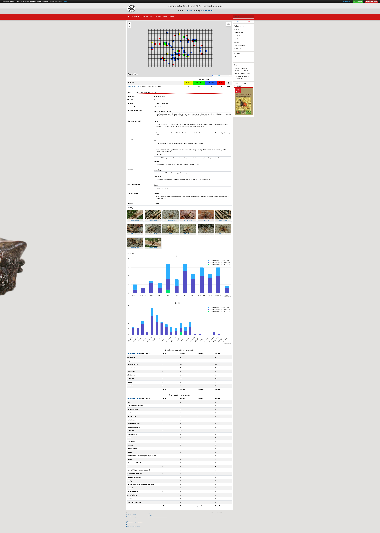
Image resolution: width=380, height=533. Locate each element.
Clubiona (239, 36)
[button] (175, 35)
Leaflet (215, 76)
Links (151, 17)
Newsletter (145, 17)
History (237, 60)
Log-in (172, 17)
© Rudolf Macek (135, 220)
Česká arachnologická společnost (135, 522)
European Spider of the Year (243, 73)
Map (149, 513)
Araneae (236, 29)
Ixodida (236, 39)
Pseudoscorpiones (239, 45)
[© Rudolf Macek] (135, 215)
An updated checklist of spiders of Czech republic (242, 69)
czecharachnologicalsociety (133, 526)
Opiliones (236, 42)
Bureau (237, 57)
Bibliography (136, 17)
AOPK (127, 528)
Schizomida (237, 48)
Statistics (150, 515)
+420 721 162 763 (131, 514)
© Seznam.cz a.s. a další (224, 76)
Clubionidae (207, 10)
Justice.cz (128, 520)
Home (128, 17)
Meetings (158, 17)
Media (165, 17)
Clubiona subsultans (133, 353)
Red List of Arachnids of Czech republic (242, 77)
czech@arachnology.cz (132, 517)
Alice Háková (161, 107)
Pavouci (129, 524)
